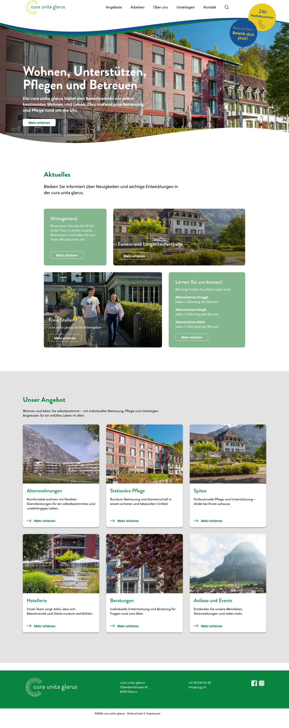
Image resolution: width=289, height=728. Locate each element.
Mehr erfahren (39, 125)
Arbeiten (137, 9)
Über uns (160, 9)
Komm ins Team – (243, 36)
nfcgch (197, 689)
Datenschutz (135, 716)
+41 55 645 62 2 (198, 685)
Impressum (153, 716)
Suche (227, 9)
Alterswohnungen (44, 493)
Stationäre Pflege (127, 493)
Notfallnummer (262, 16)
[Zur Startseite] (45, 9)
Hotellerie (37, 602)
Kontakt (209, 9)
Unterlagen (186, 9)
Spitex (200, 493)
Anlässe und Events (213, 602)
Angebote (114, 9)
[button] (254, 685)
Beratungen (122, 602)
